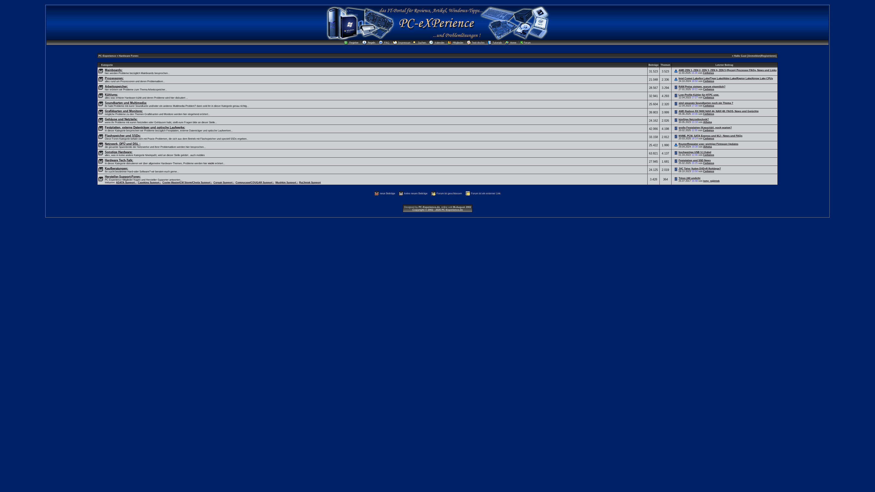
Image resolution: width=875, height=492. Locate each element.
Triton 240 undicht (689, 178)
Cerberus (708, 73)
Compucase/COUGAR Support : (255, 182)
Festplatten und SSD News (695, 160)
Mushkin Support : (286, 182)
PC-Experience (107, 55)
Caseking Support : (149, 182)
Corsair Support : (224, 182)
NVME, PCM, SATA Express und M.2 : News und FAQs (710, 135)
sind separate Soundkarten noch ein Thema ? (706, 103)
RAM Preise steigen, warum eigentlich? (702, 86)
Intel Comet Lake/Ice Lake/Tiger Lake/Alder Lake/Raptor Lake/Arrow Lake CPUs (726, 78)
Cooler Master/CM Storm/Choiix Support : (187, 182)
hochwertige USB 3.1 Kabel (695, 152)
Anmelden (754, 55)
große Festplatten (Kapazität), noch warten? (705, 127)
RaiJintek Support (310, 182)
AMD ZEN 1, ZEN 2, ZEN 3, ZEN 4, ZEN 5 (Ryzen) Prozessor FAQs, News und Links (728, 70)
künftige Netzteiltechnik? (694, 119)
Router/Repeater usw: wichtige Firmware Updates (708, 144)
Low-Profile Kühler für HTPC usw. (699, 94)
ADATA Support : (126, 182)
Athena (707, 122)
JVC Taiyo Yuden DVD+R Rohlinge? (700, 168)
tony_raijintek (711, 180)
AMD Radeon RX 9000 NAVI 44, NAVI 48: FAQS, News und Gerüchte (719, 111)
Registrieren (768, 55)
